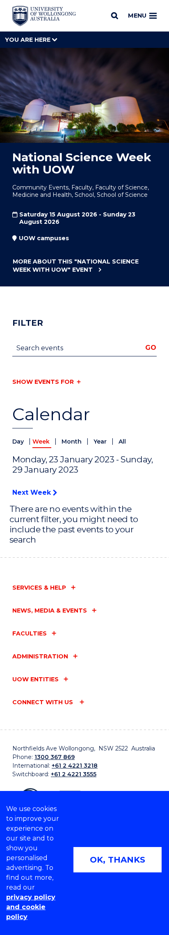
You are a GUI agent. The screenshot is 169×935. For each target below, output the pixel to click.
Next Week (32, 492)
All (122, 441)
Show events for (43, 381)
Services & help (39, 587)
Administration (40, 656)
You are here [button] (28, 39)
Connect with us (43, 702)
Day (18, 441)
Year (101, 441)
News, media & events (49, 610)
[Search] (114, 15)
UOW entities (35, 679)
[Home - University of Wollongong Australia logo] (44, 16)
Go (150, 347)
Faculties (29, 633)
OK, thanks (117, 860)
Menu (137, 15)
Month (72, 441)
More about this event (76, 265)
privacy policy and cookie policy (30, 907)
